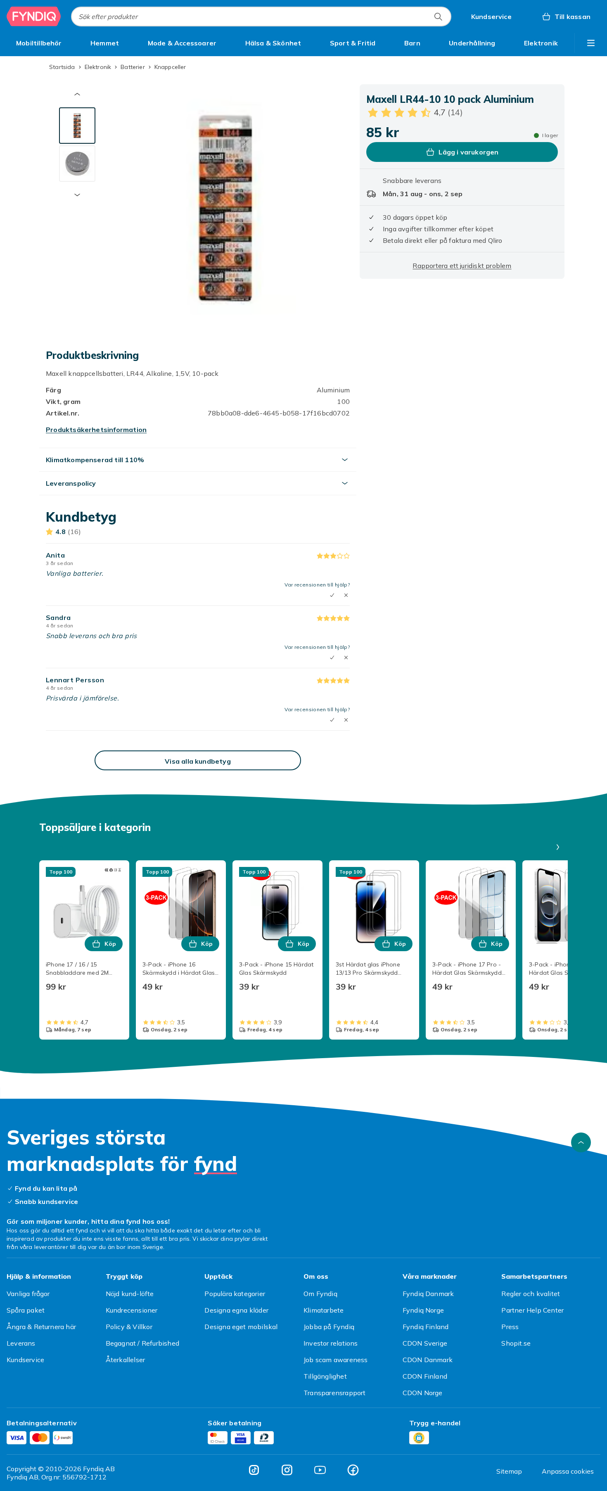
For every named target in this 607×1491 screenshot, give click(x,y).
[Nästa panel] (558, 847)
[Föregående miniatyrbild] (77, 94)
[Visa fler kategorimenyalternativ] (591, 43)
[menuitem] (39, 43)
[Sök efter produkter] (438, 16)
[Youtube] (320, 1470)
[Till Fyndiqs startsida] (34, 16)
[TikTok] (254, 1470)
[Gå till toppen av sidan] (581, 1142)
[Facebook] (353, 1470)
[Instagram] (287, 1470)
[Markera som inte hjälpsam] (346, 595)
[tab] (77, 125)
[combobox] (261, 16)
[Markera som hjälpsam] (332, 595)
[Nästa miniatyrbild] (77, 195)
